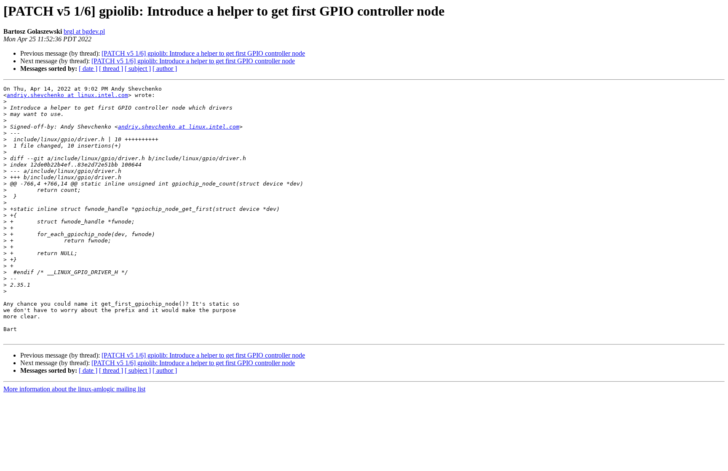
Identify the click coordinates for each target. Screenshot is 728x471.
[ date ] (88, 68)
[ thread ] (111, 68)
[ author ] (165, 68)
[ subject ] (138, 68)
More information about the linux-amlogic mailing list (74, 389)
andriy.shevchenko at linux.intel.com (67, 95)
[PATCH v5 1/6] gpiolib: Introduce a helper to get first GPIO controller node (203, 53)
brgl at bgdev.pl (84, 31)
